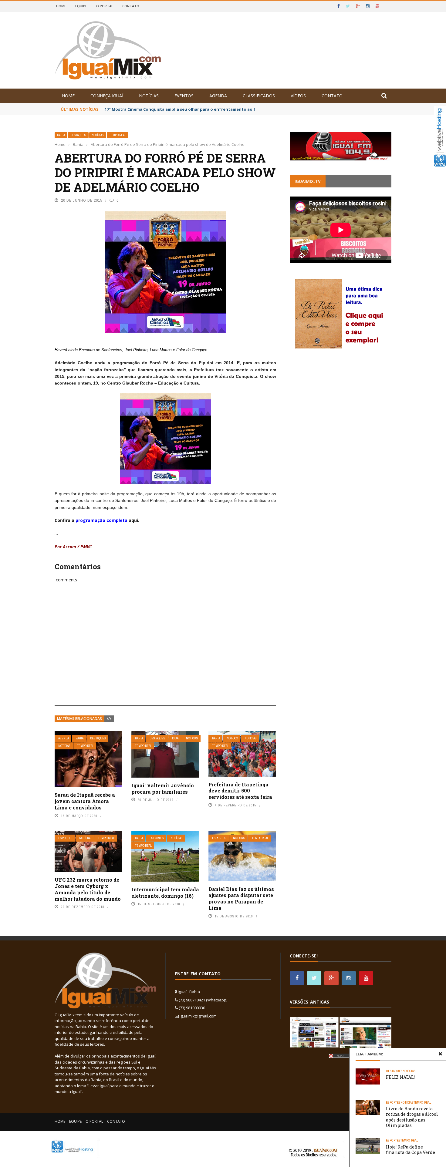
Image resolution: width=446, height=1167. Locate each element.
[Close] (440, 1054)
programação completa (101, 520)
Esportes (65, 838)
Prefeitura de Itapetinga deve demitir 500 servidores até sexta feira (240, 790)
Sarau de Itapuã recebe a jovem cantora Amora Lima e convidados (85, 801)
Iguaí (175, 738)
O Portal (104, 6)
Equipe (81, 6)
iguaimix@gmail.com (198, 1016)
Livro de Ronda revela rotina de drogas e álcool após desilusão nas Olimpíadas (412, 1117)
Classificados (259, 96)
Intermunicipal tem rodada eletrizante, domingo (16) (165, 892)
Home (61, 6)
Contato (130, 6)
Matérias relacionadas (79, 718)
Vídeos (298, 96)
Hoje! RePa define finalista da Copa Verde (410, 1149)
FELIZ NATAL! (400, 1077)
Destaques (78, 135)
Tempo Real (117, 135)
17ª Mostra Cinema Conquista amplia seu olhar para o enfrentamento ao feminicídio (191, 109)
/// (109, 718)
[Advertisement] (165, 650)
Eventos (184, 96)
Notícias (149, 96)
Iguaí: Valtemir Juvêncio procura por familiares (162, 788)
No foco (232, 738)
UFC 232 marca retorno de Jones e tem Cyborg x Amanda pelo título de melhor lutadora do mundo (88, 889)
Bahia (61, 135)
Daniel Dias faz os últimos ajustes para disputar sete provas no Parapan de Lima (241, 898)
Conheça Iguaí (106, 96)
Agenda (218, 96)
